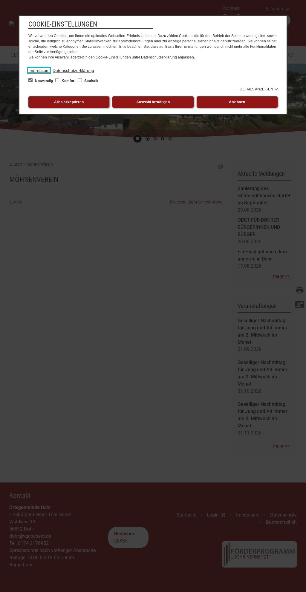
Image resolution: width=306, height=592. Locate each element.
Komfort (68, 81)
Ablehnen (237, 102)
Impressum (39, 70)
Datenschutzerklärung (73, 70)
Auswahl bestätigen (153, 102)
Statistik (90, 81)
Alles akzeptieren (69, 102)
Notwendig (44, 81)
